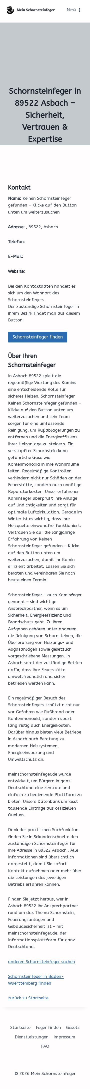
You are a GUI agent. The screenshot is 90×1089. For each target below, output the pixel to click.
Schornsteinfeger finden (37, 337)
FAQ (45, 1046)
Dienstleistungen (31, 1036)
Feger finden (48, 1027)
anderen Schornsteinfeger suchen (41, 961)
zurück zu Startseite (28, 997)
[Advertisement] (45, 53)
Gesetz (73, 1027)
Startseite (20, 1027)
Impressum (64, 1036)
